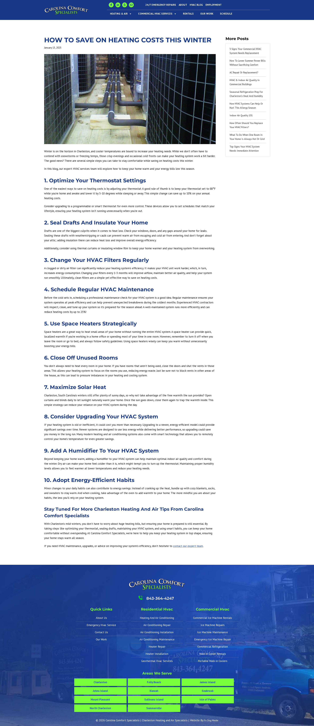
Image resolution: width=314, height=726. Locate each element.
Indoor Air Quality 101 (241, 115)
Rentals (188, 13)
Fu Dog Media (211, 720)
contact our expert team (188, 546)
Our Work (206, 13)
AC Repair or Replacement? (244, 72)
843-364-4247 (160, 598)
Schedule (226, 13)
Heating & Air (119, 13)
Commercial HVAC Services (155, 13)
